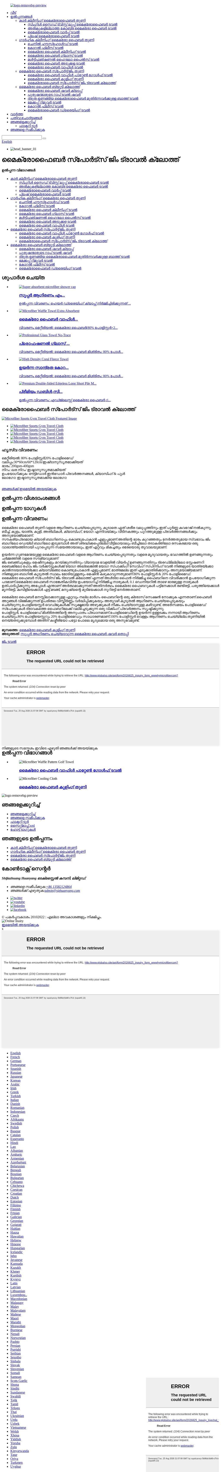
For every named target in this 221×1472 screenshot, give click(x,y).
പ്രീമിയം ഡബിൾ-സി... (41, 391)
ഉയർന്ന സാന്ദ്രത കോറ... (44, 367)
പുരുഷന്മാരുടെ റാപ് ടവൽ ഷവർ (54, 94)
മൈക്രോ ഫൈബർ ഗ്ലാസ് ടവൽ (55, 55)
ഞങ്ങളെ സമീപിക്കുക (27, 130)
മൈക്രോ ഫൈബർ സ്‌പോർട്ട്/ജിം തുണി (51, 71)
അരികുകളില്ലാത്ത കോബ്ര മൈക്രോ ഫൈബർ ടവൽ (72, 28)
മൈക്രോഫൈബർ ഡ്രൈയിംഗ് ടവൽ (59, 110)
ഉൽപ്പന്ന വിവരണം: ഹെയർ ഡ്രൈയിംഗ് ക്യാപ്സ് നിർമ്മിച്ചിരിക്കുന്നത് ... (75, 303)
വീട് (13, 13)
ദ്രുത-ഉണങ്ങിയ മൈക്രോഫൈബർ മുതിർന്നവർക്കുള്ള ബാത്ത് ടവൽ (83, 98)
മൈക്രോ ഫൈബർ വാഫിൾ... (48, 319)
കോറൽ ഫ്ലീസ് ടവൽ (45, 48)
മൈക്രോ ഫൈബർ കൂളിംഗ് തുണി (56, 79)
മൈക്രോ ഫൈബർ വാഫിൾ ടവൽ (55, 67)
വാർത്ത (16, 114)
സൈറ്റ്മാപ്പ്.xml (22, 825)
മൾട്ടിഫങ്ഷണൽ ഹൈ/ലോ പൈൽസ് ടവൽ (63, 59)
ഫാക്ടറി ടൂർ (28, 126)
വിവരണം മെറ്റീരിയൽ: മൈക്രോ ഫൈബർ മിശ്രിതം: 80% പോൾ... (71, 352)
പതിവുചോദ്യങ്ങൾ (26, 118)
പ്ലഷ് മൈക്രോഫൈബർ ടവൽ (53, 36)
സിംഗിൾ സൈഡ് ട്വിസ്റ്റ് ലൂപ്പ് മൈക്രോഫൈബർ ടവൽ (72, 24)
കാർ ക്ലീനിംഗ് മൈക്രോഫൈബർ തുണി (52, 20)
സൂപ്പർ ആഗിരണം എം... (42, 295)
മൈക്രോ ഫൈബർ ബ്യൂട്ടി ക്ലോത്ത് (49, 87)
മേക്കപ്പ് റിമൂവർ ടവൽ (44, 102)
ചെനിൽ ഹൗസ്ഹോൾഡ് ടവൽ (53, 44)
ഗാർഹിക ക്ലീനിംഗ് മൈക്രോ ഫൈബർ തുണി (56, 40)
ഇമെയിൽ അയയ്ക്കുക (20, 925)
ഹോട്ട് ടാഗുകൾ (23, 829)
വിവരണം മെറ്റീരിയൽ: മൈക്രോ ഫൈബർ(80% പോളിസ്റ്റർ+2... (68, 328)
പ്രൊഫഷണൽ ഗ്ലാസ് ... (44, 343)
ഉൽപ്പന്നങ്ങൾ (21, 16)
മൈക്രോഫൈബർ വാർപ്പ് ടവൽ (54, 32)
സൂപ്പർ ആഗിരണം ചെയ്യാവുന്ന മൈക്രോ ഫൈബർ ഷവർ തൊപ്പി (75, 634)
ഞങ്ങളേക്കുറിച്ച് (22, 122)
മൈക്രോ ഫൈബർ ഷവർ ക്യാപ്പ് (55, 91)
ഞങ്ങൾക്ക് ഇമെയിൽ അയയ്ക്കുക (29, 489)
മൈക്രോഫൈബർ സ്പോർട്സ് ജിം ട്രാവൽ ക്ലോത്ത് (72, 83)
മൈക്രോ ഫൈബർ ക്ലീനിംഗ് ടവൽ (57, 52)
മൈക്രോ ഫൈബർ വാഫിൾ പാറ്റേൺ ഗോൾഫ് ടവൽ (70, 75)
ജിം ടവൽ (9, 641)
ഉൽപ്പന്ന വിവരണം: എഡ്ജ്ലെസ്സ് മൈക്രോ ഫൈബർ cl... (65, 400)
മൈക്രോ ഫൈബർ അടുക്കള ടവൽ (56, 63)
